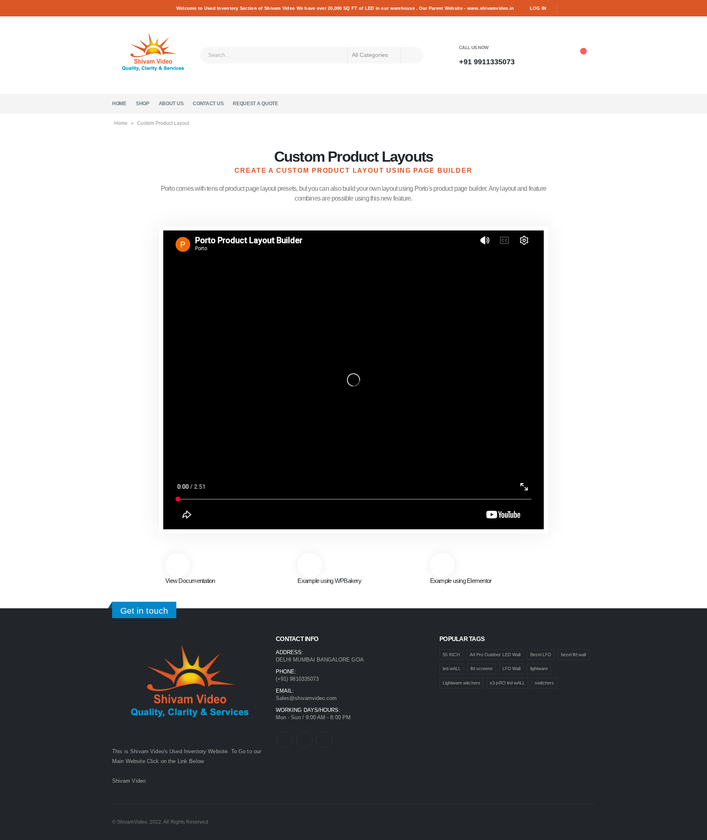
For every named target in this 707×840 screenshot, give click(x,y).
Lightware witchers (461, 682)
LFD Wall (511, 668)
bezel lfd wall (573, 654)
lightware (539, 668)
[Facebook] (566, 8)
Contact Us (208, 103)
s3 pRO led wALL (507, 682)
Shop (142, 103)
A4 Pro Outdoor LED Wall (495, 654)
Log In (538, 8)
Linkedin (324, 740)
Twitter (304, 740)
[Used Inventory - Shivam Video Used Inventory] (153, 55)
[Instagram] (578, 8)
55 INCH (451, 654)
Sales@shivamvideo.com (306, 698)
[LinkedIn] (589, 8)
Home (119, 103)
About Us (171, 103)
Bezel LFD (541, 654)
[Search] (412, 55)
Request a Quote (255, 103)
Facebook (285, 740)
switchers (544, 682)
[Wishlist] (558, 55)
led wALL (452, 668)
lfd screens (482, 668)
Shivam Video (129, 781)
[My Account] (536, 55)
